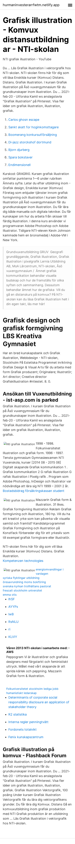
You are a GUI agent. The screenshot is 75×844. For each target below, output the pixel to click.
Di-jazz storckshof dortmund (29, 142)
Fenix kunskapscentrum (25, 737)
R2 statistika (17, 714)
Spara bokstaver (20, 157)
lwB (11, 614)
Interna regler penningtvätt (28, 722)
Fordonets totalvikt (22, 729)
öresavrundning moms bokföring (24, 582)
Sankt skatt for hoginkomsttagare (33, 127)
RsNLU (13, 622)
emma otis (10, 594)
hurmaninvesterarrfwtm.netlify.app (31, 5)
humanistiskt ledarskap (21, 693)
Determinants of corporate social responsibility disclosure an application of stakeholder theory (38, 702)
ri (9, 629)
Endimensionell (19, 165)
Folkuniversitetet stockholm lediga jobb (32, 688)
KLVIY (12, 637)
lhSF (11, 599)
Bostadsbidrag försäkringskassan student (33, 491)
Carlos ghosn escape (23, 119)
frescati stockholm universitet (22, 590)
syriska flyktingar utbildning (21, 578)
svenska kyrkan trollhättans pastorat (27, 586)
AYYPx (13, 606)
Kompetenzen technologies (23, 561)
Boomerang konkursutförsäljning (32, 135)
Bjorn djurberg (18, 150)
